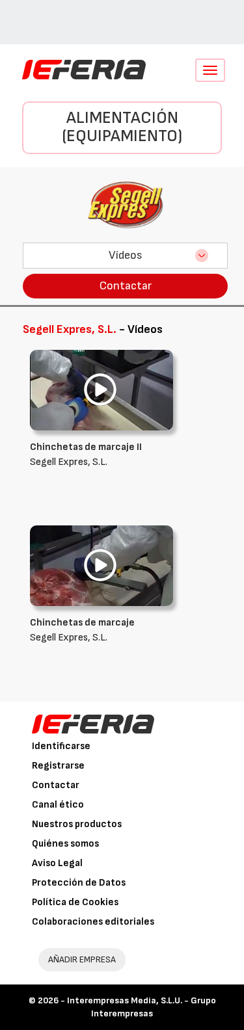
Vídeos (125, 255)
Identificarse (61, 746)
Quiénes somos (65, 844)
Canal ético (58, 805)
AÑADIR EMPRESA (82, 959)
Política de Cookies (75, 902)
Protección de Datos (79, 883)
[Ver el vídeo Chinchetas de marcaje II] (101, 390)
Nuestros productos (77, 824)
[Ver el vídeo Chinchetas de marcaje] (101, 565)
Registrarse (58, 765)
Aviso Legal (57, 863)
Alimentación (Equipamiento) (122, 127)
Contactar (126, 286)
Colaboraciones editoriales (93, 922)
